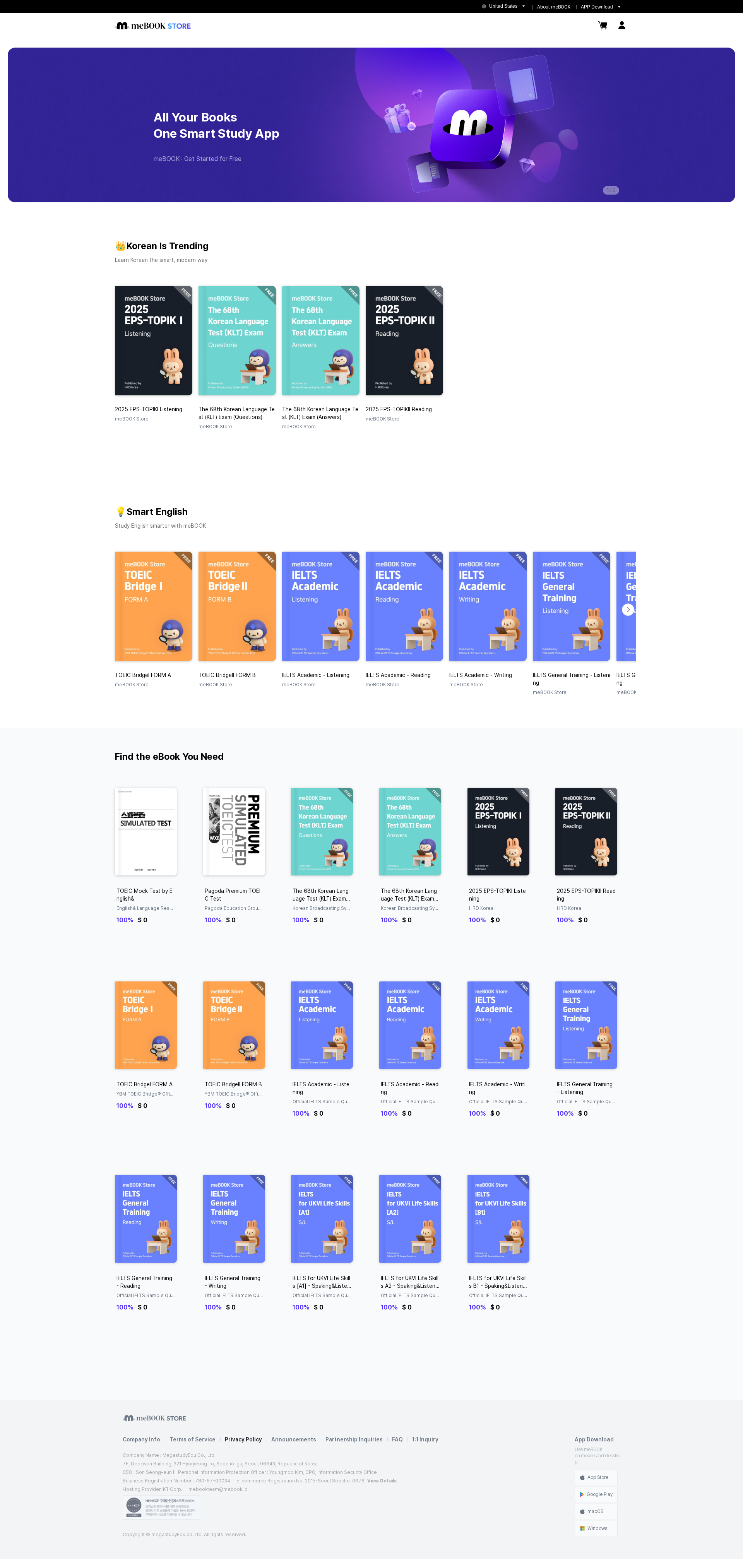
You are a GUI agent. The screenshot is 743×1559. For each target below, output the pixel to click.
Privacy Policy (243, 1439)
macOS (595, 1511)
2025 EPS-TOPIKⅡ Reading (586, 895)
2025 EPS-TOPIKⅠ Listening (497, 895)
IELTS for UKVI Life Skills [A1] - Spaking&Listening (322, 1282)
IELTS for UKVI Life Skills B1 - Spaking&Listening (498, 1282)
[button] (628, 609)
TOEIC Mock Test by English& (144, 895)
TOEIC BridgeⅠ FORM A (144, 1084)
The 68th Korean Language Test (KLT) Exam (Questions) (321, 895)
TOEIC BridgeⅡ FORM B (233, 1084)
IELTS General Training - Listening (585, 1088)
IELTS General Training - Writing (232, 1282)
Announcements (293, 1439)
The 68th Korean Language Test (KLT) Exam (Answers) (409, 895)
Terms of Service (192, 1439)
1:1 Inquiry (425, 1439)
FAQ (397, 1439)
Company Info (141, 1439)
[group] (371, 125)
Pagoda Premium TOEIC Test (232, 895)
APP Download (597, 7)
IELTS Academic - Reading (410, 1088)
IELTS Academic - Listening (321, 1088)
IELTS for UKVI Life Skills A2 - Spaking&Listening (410, 1282)
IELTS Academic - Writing (497, 1088)
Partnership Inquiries (354, 1439)
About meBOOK (553, 7)
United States (503, 6)
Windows (597, 1528)
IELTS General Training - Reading (144, 1282)
